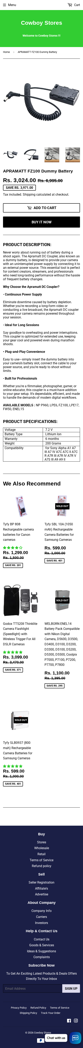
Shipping (29, 194)
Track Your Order (50, 1012)
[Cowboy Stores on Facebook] (69, 1021)
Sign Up (71, 989)
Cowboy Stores (41, 23)
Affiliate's (41, 888)
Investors (41, 923)
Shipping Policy (28, 1012)
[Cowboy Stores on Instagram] (76, 1021)
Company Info (41, 911)
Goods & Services (41, 945)
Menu (12, 5)
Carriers (41, 917)
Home (6, 51)
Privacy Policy (19, 1007)
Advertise (41, 894)
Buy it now (42, 222)
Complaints (41, 957)
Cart (76, 5)
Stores (41, 842)
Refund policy (41, 866)
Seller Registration (41, 882)
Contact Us (41, 939)
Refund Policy (38, 1007)
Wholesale (41, 848)
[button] (13, 548)
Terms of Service (41, 860)
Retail (41, 854)
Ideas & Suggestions (41, 951)
